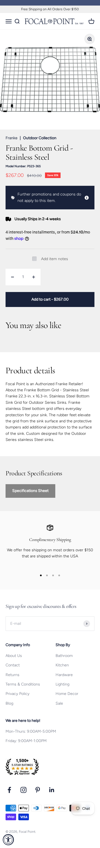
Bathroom (64, 655)
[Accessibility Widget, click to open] (8, 839)
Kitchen (62, 665)
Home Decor (67, 693)
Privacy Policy (17, 693)
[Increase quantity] (34, 277)
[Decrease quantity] (12, 277)
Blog (9, 703)
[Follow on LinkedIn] (52, 790)
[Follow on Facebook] (9, 790)
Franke (12, 138)
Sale (59, 703)
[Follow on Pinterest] (37, 790)
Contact (13, 665)
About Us (14, 655)
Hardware (64, 674)
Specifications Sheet (30, 490)
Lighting (62, 684)
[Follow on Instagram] (23, 790)
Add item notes (54, 259)
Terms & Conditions (23, 684)
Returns (12, 674)
